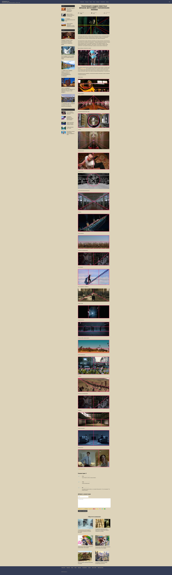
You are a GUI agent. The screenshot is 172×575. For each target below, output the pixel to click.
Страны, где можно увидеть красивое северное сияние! (70, 123)
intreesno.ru (5, 1)
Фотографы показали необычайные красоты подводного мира (71, 133)
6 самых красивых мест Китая (70, 128)
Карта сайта (94, 567)
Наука (94, 1)
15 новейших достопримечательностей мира (70, 19)
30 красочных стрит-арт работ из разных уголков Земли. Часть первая (102, 547)
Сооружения (103, 1)
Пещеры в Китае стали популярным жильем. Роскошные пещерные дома (66, 42)
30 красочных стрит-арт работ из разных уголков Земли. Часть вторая (85, 547)
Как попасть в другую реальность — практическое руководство (71, 10)
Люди (91, 1)
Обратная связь (100, 567)
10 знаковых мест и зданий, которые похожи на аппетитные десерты (68, 105)
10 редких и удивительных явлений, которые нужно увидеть (70, 118)
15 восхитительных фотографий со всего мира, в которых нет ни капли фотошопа (84, 531)
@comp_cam (83, 68)
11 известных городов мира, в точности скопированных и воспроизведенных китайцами (66, 73)
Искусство (82, 1)
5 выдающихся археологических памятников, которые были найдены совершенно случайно (102, 530)
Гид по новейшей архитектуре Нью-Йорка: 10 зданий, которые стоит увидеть (68, 90)
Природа (97, 1)
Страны (107, 1)
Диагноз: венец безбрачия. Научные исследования (70, 15)
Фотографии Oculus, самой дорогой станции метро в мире (67, 57)
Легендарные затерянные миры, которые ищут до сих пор (101, 563)
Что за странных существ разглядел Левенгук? (70, 112)
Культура (86, 1)
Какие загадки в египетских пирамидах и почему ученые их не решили (71, 25)
